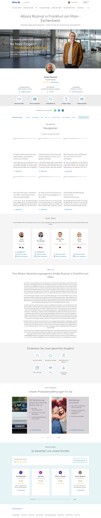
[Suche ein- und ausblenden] (88, 8)
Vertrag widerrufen (16, 509)
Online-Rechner (69, 515)
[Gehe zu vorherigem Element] (26, 499)
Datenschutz (31, 515)
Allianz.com (77, 515)
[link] (50, 100)
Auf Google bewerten (80, 460)
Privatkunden (26, 2)
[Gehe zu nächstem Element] (74, 499)
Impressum (24, 515)
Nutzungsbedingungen (50, 515)
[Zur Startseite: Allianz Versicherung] (16, 2)
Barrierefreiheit (39, 515)
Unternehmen (60, 515)
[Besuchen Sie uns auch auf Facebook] (59, 110)
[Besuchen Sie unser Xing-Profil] (63, 110)
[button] (50, 68)
